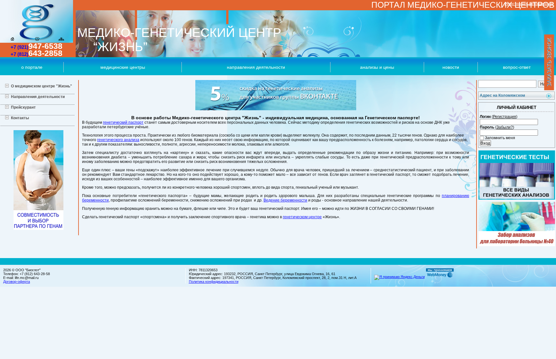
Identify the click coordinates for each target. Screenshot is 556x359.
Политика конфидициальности (213, 281)
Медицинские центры (122, 67)
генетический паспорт (123, 122)
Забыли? (504, 127)
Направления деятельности (256, 67)
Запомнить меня (499, 138)
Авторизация (541, 4)
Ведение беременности (285, 200)
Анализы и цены (377, 67)
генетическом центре (302, 217)
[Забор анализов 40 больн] (516, 245)
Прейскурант (23, 107)
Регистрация (516, 4)
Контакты (20, 118)
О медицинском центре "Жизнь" (41, 86)
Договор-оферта (16, 281)
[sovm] (38, 228)
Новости (450, 67)
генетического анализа (118, 140)
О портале (31, 67)
